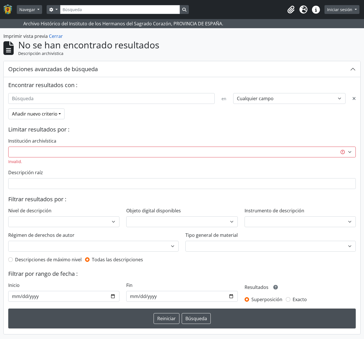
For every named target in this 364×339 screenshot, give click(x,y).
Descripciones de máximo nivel (48, 259)
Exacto (300, 299)
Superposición (266, 299)
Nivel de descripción (29, 210)
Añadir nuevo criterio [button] (34, 114)
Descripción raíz (25, 172)
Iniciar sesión (340, 9)
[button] (291, 9)
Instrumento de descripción (274, 210)
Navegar (27, 9)
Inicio (14, 285)
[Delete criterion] (354, 98)
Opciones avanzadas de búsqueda (53, 69)
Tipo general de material (211, 235)
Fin (129, 285)
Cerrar (56, 36)
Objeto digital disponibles (153, 210)
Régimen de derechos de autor (41, 235)
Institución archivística (32, 141)
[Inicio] (10, 9)
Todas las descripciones (117, 259)
